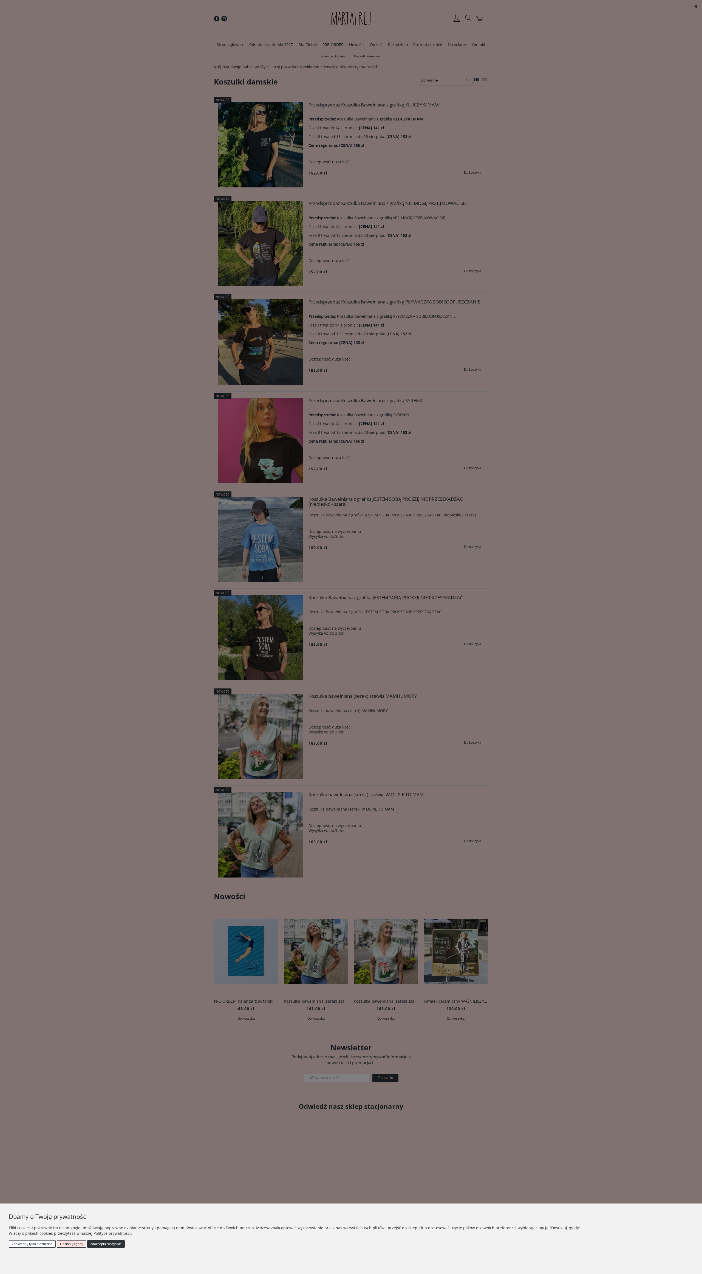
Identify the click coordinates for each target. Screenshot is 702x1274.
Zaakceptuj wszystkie (106, 1244)
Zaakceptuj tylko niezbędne (32, 1244)
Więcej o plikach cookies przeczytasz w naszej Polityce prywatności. (70, 1233)
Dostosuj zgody (71, 1244)
